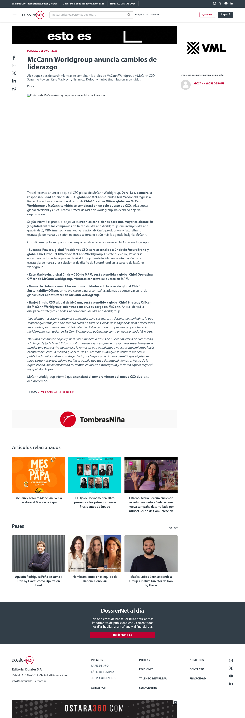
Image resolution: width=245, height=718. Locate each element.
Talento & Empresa (153, 678)
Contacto (197, 669)
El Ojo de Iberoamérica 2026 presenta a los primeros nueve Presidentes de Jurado (95, 503)
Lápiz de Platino (102, 672)
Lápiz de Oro (100, 665)
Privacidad (198, 678)
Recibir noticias (122, 635)
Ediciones (146, 669)
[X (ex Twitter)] (220, 4)
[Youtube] (226, 4)
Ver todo (173, 528)
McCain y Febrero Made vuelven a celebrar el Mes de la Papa (38, 500)
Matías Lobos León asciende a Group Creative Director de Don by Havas (151, 581)
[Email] (14, 65)
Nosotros (197, 660)
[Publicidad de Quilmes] (94, 43)
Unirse (208, 14)
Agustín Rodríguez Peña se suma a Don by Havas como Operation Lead (38, 581)
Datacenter (148, 687)
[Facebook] (214, 4)
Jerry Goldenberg (103, 678)
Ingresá (225, 14)
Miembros (98, 687)
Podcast (145, 660)
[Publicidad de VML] (207, 69)
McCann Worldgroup (57, 392)
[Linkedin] (231, 4)
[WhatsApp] (14, 89)
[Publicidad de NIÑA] (94, 427)
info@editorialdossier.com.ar (29, 681)
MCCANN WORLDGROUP (209, 83)
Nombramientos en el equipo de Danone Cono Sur (95, 579)
